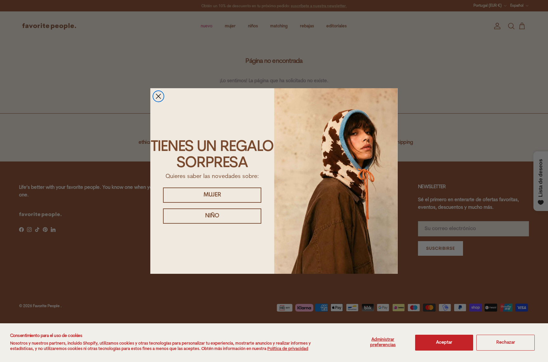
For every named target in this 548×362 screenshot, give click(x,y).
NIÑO (212, 216)
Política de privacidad (287, 349)
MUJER (212, 195)
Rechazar (505, 342)
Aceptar (444, 342)
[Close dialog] (158, 96)
